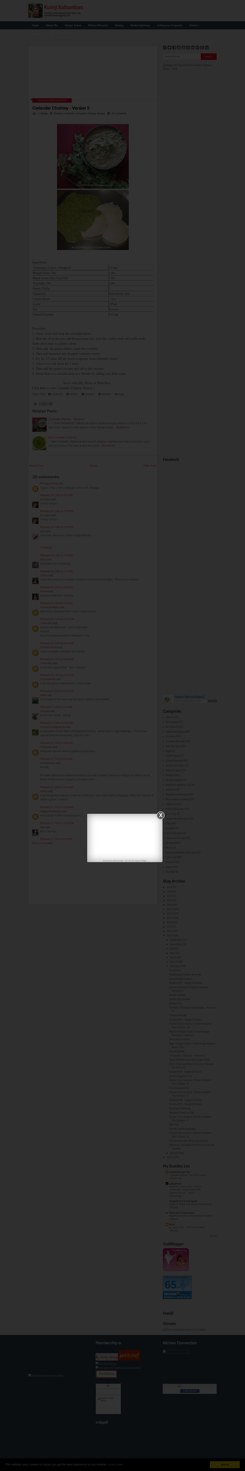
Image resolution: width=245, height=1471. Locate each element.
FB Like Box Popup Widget (136, 861)
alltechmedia (118, 861)
